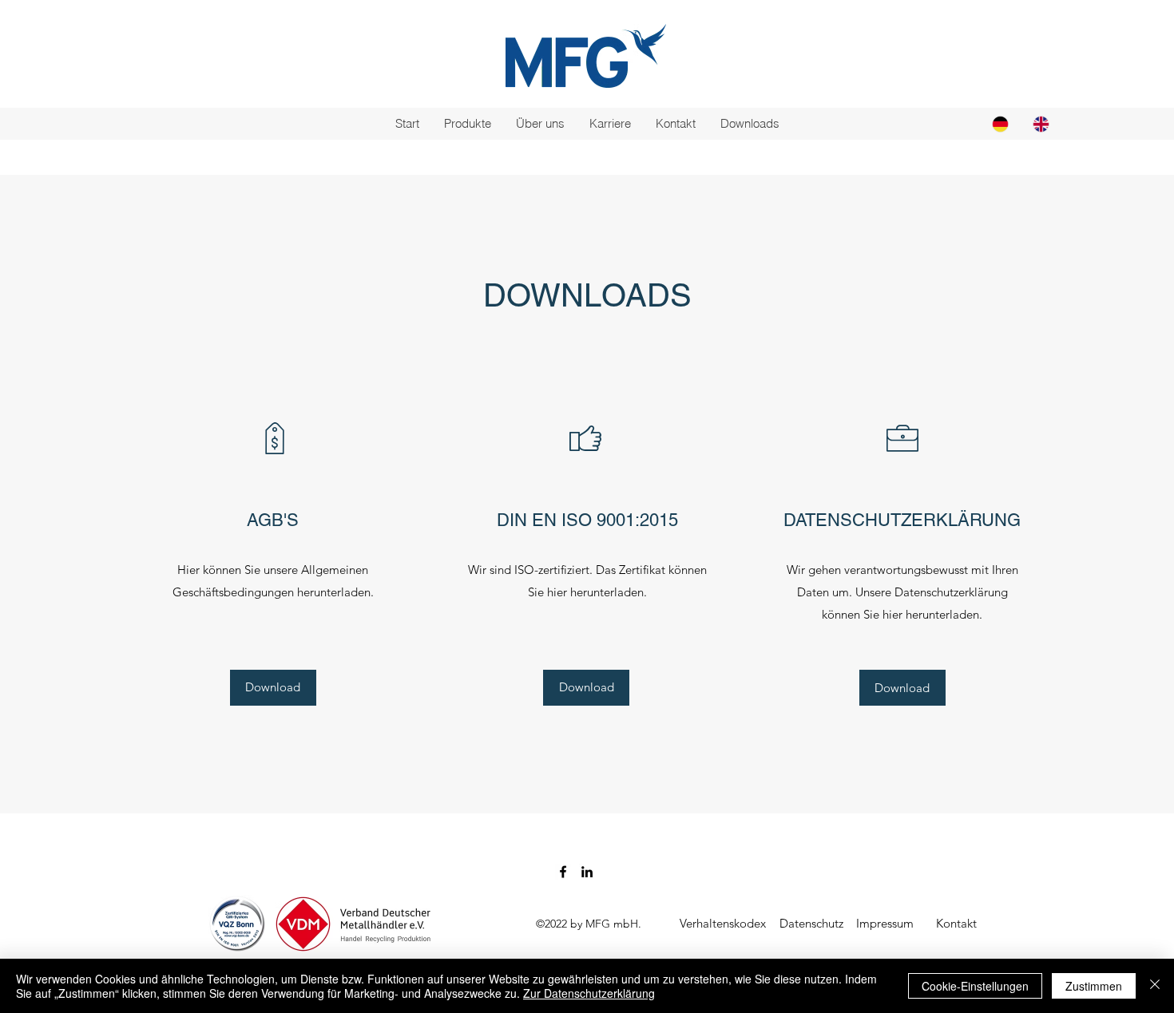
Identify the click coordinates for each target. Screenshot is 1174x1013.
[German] (1000, 124)
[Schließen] (1154, 985)
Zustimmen (1093, 986)
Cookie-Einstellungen (975, 986)
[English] (1041, 124)
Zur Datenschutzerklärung (589, 993)
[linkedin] (587, 872)
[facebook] (563, 872)
